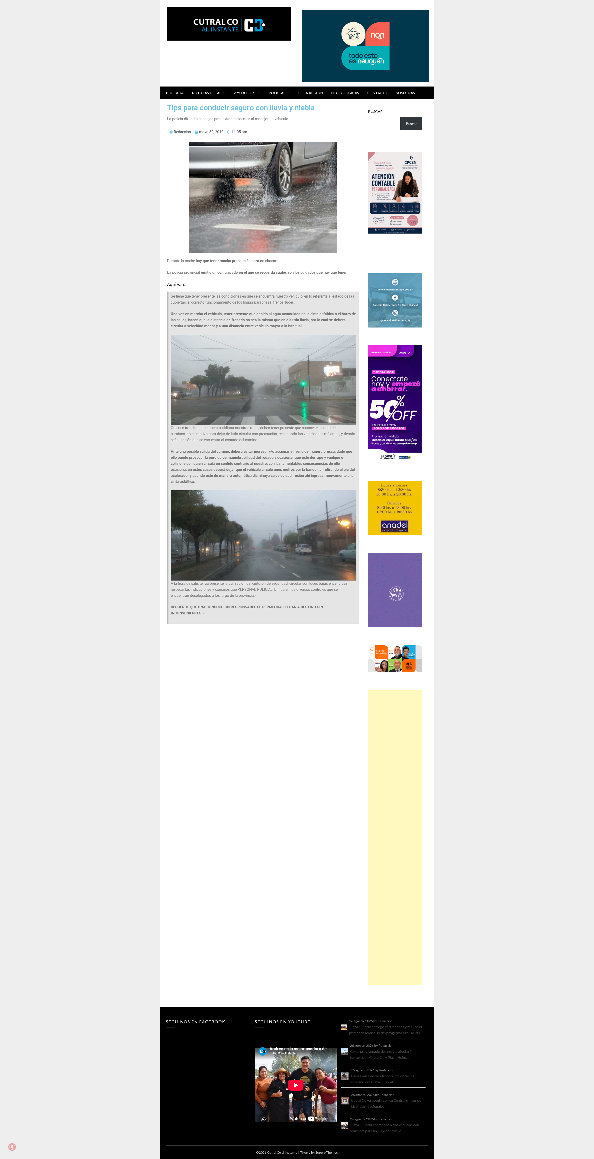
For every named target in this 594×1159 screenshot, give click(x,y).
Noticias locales (209, 93)
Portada (175, 93)
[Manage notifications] (12, 1147)
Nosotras (405, 93)
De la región (310, 93)
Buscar (375, 111)
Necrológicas (345, 93)
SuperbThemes (326, 1152)
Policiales (279, 93)
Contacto (377, 93)
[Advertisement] (395, 837)
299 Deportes (247, 93)
